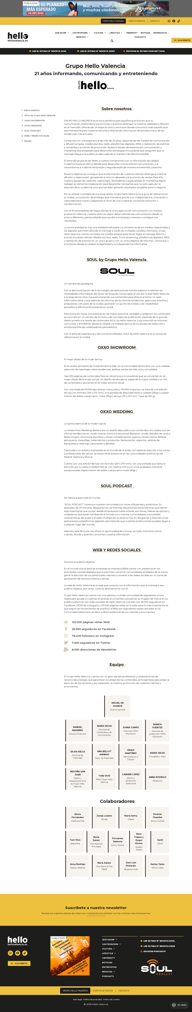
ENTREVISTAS (160, 33)
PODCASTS (140, 37)
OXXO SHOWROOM (34, 120)
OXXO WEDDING (33, 125)
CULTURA (98, 33)
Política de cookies (111, 999)
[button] (112, 41)
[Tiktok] (178, 21)
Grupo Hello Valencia (113, 21)
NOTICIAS (145, 33)
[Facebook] (173, 21)
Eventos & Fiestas (137, 21)
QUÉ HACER (60, 33)
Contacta (155, 21)
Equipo (28, 141)
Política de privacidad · (93, 999)
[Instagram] (169, 21)
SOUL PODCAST (32, 130)
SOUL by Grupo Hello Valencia (39, 115)
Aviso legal (77, 999)
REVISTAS (81, 37)
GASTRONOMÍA (80, 33)
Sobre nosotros (32, 110)
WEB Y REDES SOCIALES (36, 136)
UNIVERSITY (132, 33)
